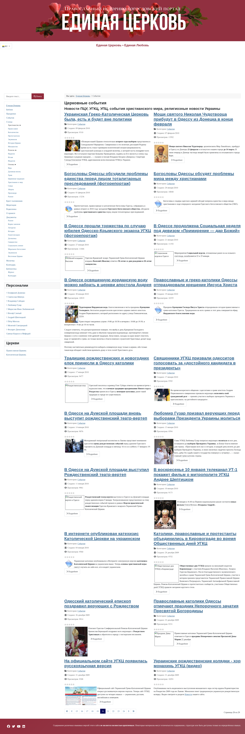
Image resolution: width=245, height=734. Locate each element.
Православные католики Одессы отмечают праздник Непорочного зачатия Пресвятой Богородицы (196, 606)
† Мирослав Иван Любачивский (20, 309)
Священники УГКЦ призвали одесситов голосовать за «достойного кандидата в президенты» (195, 363)
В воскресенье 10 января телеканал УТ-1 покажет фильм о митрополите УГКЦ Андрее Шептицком (195, 474)
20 (103, 711)
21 (108, 711)
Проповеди (12, 193)
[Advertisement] (122, 68)
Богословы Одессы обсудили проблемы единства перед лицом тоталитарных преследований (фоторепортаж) (106, 178)
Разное (10, 196)
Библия (9, 109)
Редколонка (11, 209)
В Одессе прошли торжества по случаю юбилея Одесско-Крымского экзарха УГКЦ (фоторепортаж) (107, 230)
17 (87, 711)
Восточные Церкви (15, 256)
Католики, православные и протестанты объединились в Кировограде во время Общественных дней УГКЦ (195, 538)
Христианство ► (14, 125)
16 (82, 711)
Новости (188, 694)
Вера (10, 168)
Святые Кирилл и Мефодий (18, 333)
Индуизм (11, 161)
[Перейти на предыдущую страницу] (72, 711)
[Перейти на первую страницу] (67, 711)
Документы (11, 217)
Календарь (10, 264)
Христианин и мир (15, 182)
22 (113, 711)
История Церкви (14, 143)
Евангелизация (14, 235)
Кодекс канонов (14, 224)
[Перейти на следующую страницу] (128, 711)
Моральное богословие (17, 249)
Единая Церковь (13, 105)
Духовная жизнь (14, 171)
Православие (13, 128)
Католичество (13, 132)
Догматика (12, 238)
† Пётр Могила (12, 321)
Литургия (11, 227)
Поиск (39, 96)
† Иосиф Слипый (13, 313)
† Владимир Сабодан (15, 301)
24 (124, 711)
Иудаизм (11, 153)
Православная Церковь (16, 350)
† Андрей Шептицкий (16, 317)
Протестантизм (14, 136)
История (11, 231)
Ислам (10, 157)
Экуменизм (12, 139)
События (10, 117)
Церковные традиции (16, 178)
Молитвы (10, 260)
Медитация (11, 205)
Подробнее (73, 164)
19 (98, 711)
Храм (10, 175)
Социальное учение (15, 245)
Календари (12, 275)
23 (119, 711)
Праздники (11, 113)
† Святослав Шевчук (15, 296)
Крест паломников (14, 201)
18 (92, 711)
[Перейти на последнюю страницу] (133, 711)
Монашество (13, 146)
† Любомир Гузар (13, 305)
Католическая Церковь (16, 354)
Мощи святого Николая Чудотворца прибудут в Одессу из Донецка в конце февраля (193, 119)
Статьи (9, 121)
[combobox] (18, 96)
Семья (10, 186)
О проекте (10, 213)
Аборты (11, 189)
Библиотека (11, 268)
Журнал (11, 272)
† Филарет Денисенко (15, 329)
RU (6, 46)
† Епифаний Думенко (15, 292)
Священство (12, 242)
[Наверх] (240, 729)
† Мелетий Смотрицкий (16, 325)
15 (77, 711)
